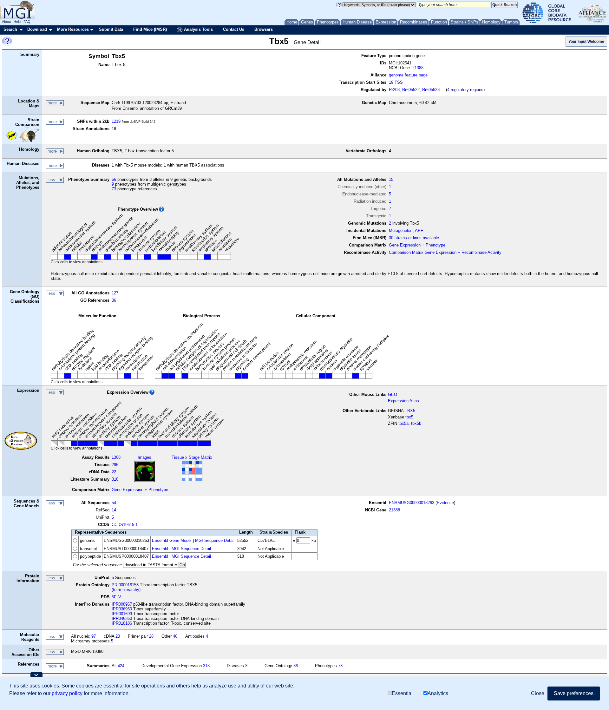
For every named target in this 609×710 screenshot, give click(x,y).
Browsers (263, 29)
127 (115, 293)
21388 (417, 67)
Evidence (445, 502)
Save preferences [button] (573, 693)
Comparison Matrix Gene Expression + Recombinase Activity (445, 252)
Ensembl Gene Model (172, 540)
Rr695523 (431, 89)
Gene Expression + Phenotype (417, 245)
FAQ (26, 21)
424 (121, 665)
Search (10, 29)
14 (114, 510)
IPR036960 (122, 609)
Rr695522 (411, 89)
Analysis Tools (198, 29)
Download (37, 29)
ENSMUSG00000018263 (411, 502)
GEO (392, 394)
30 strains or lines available (414, 237)
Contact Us (233, 29)
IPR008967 (122, 604)
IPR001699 (122, 613)
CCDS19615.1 (125, 524)
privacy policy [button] (67, 693)
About (6, 21)
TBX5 (410, 410)
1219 (116, 121)
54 (114, 502)
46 (175, 636)
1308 (116, 457)
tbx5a (403, 423)
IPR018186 (122, 623)
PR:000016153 (125, 584)
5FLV (116, 597)
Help (17, 21)
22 (114, 472)
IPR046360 (122, 618)
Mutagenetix (400, 230)
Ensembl (160, 548)
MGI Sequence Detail (214, 540)
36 (114, 300)
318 (115, 479)
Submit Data (111, 29)
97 (93, 636)
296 (115, 464)
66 (114, 179)
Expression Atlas (403, 400)
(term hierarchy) (126, 589)
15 (391, 179)
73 (114, 189)
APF (419, 230)
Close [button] (537, 693)
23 (117, 636)
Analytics (438, 693)
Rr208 (394, 89)
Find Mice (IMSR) (150, 29)
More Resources (73, 29)
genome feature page (408, 75)
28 (151, 636)
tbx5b (416, 423)
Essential (402, 693)
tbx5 (409, 417)
